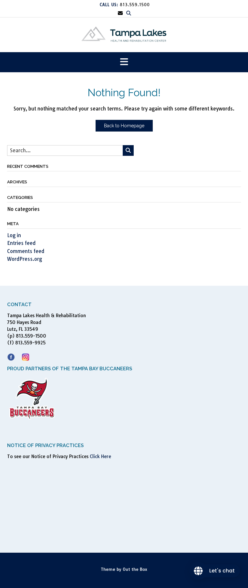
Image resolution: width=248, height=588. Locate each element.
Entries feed (21, 243)
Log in (14, 235)
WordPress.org (24, 259)
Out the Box (135, 569)
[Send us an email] (120, 13)
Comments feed (25, 251)
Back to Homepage (124, 125)
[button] (124, 62)
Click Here (100, 456)
